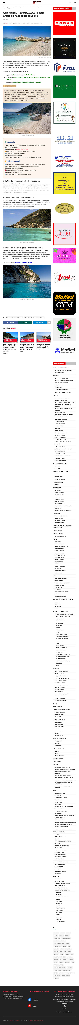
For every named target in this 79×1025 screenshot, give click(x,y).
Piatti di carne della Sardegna (63, 506)
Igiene (57, 643)
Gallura (58, 899)
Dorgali (64, 946)
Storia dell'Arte (59, 372)
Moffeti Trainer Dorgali (60, 611)
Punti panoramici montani (61, 694)
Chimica (57, 484)
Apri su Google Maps (22, 149)
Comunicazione (59, 866)
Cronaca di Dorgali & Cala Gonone (64, 380)
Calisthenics (59, 630)
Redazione (6, 23)
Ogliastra (35, 317)
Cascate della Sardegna (61, 680)
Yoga (57, 665)
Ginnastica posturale (62, 638)
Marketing (57, 468)
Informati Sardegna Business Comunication (62, 526)
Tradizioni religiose (60, 458)
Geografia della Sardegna (62, 546)
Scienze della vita (59, 755)
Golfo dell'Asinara (58, 951)
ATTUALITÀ (56, 376)
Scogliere (57, 594)
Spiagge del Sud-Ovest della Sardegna (65, 780)
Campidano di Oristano (62, 897)
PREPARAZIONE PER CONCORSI (61, 709)
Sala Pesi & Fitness (61, 658)
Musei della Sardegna (61, 439)
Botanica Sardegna (60, 673)
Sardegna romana (60, 817)
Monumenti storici (59, 557)
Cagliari (67, 935)
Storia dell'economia (60, 854)
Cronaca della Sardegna (62, 378)
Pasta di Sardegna (59, 503)
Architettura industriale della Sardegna (63, 409)
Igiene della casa (59, 731)
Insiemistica (58, 606)
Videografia (58, 873)
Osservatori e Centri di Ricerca (63, 449)
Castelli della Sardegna (61, 797)
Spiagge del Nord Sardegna (62, 767)
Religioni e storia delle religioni (63, 370)
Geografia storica (60, 522)
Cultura (55, 395)
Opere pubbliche (59, 559)
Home (4, 7)
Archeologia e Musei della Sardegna (65, 402)
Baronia (68, 932)
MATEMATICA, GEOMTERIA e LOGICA (63, 599)
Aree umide (58, 542)
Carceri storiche (59, 544)
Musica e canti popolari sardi (63, 441)
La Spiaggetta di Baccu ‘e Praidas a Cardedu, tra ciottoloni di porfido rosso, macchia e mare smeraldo (10, 347)
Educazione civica (59, 476)
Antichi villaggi (59, 879)
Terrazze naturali (60, 698)
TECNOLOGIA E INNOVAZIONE (61, 862)
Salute (56, 733)
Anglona (58, 892)
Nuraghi (55, 962)
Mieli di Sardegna (59, 499)
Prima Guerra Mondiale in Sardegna (64, 815)
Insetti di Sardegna (60, 687)
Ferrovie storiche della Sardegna (64, 806)
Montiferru (59, 912)
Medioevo (57, 839)
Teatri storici (58, 573)
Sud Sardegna (57, 975)
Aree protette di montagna (62, 671)
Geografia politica (60, 520)
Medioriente (70, 956)
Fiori (69, 946)
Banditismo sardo (59, 795)
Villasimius (56, 978)
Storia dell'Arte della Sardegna (64, 456)
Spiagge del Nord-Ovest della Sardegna (63, 772)
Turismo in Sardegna (60, 460)
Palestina (61, 964)
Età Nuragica (58, 802)
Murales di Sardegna (60, 437)
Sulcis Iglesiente (60, 921)
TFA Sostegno (58, 716)
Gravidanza (59, 641)
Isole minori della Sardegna (62, 583)
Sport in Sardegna (60, 451)
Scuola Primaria (57, 970)
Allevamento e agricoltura (62, 398)
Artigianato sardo (60, 412)
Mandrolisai (59, 903)
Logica (56, 608)
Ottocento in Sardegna (61, 811)
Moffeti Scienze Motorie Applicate (64, 614)
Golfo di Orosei (28, 317)
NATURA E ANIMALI (58, 706)
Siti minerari (58, 568)
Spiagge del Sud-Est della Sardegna (64, 777)
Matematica (56, 956)
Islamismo (56, 954)
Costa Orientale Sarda (17, 317)
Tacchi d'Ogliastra (60, 696)
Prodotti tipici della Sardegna (63, 510)
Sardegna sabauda (60, 820)
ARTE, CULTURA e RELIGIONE (61, 368)
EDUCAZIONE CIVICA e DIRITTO (61, 471)
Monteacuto (59, 910)
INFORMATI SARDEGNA (14, 1020)
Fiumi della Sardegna (60, 683)
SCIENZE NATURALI (58, 748)
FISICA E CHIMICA (58, 482)
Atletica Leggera (60, 621)
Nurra (58, 914)
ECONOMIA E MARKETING (60, 463)
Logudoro (59, 901)
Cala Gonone (57, 938)
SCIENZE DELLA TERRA (59, 738)
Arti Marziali (59, 619)
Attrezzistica (59, 623)
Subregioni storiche (60, 570)
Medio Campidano (60, 908)
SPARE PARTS (57, 761)
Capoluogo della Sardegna (62, 883)
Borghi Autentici (59, 881)
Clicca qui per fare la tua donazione (64, 1012)
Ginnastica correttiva (62, 636)
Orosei (55, 964)
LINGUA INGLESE (57, 530)
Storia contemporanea (61, 850)
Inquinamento (59, 645)
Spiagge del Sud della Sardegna (63, 775)
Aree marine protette (60, 578)
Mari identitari (58, 589)
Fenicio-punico (58, 804)
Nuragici (61, 962)
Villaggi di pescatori (60, 596)
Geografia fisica (59, 518)
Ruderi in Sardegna (60, 566)
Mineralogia (58, 745)
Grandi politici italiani (60, 836)
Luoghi (55, 539)
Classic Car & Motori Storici (62, 392)
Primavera (69, 967)
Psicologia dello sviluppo (63, 654)
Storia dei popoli (59, 852)
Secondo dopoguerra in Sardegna (64, 824)
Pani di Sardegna (59, 501)
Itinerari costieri (59, 585)
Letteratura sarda (60, 435)
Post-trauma (59, 652)
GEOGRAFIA (56, 513)
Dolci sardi (58, 490)
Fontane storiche (59, 430)
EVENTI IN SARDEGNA (59, 479)
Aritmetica (57, 602)
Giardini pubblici (59, 548)
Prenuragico (58, 813)
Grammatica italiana (60, 536)
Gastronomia (57, 488)
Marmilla (58, 906)
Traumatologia (59, 735)
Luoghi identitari (59, 553)
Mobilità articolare (61, 647)
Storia (55, 791)
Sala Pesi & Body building (63, 656)
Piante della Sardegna (62, 678)
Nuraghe (71, 959)
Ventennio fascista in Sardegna (63, 829)
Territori (56, 876)
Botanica (57, 753)
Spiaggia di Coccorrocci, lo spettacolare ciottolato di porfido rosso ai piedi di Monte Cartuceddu (27, 346)
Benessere (59, 625)
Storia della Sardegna (69, 972)
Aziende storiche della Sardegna (64, 414)
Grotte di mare (59, 580)
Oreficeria (57, 444)
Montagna (56, 668)
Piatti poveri (58, 508)
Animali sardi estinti (60, 793)
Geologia (57, 743)
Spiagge (8, 7)
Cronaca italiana (59, 385)
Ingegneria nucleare (60, 871)
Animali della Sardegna (61, 400)
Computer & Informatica (61, 864)
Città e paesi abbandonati (61, 888)
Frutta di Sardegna (60, 492)
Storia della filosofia (61, 856)
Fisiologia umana (59, 726)
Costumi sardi (58, 428)
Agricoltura (58, 741)
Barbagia (58, 894)
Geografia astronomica (61, 516)
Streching (59, 663)
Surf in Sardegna (61, 453)
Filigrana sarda (60, 446)
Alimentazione (58, 722)
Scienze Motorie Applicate (63, 661)
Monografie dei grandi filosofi (63, 841)
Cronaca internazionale (61, 383)
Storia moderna (59, 859)
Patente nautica (59, 714)
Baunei (8, 317)
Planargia (59, 919)
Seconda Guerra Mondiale (62, 845)
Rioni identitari (59, 564)
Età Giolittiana (58, 800)
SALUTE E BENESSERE (59, 719)
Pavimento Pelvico (61, 650)
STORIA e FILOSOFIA (58, 832)
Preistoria (57, 843)
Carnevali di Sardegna (61, 417)
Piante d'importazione (62, 676)
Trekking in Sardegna (60, 700)
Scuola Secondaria (67, 970)
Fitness (58, 632)
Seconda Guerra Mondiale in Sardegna (65, 822)
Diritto (56, 474)
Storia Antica (58, 847)
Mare (54, 576)
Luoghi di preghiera (60, 550)
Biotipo (58, 627)
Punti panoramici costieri (61, 592)
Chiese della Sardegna (61, 419)
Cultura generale (60, 712)
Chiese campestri (60, 421)
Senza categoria (58, 758)
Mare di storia (58, 587)
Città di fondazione (60, 885)
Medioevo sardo (59, 809)
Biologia (57, 751)
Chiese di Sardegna (66, 938)
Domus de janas (57, 946)
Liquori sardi (58, 497)
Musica (55, 703)
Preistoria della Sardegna (59, 967)
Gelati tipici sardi (59, 495)
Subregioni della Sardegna (62, 890)
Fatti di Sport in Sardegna (61, 389)
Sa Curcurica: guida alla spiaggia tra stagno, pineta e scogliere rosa (43, 345)
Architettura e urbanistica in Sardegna (63, 405)
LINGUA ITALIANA (58, 533)
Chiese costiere (60, 424)
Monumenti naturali (60, 555)
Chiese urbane (60, 426)
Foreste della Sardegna (61, 685)
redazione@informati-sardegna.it (36, 1020)
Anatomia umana (59, 724)
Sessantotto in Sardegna (61, 826)
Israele (62, 954)
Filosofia (57, 834)
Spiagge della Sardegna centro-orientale (19, 7)
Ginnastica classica (61, 634)
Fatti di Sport (58, 387)
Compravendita (59, 466)
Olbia (72, 962)
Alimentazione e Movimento (63, 616)
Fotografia (58, 869)
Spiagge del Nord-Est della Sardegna (65, 769)
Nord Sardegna (63, 959)
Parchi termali (59, 562)
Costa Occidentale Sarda (59, 940)
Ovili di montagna (59, 689)
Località (67, 954)
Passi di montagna (59, 691)
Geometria (57, 604)
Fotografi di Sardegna (61, 433)
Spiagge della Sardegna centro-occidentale (63, 783)
